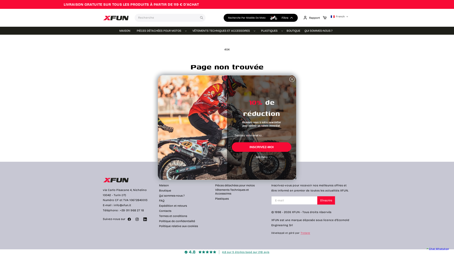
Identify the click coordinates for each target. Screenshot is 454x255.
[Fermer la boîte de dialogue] (292, 79)
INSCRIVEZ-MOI (262, 147)
